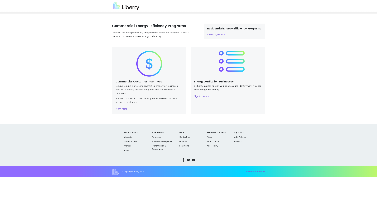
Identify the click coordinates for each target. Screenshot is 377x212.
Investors (238, 141)
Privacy (210, 137)
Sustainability (130, 141)
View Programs (215, 34)
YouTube (194, 160)
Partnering (156, 137)
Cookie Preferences (255, 171)
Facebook (183, 160)
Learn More (121, 108)
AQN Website (240, 137)
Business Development (162, 141)
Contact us (184, 137)
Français (183, 141)
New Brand (184, 146)
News (126, 150)
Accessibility (212, 146)
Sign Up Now (200, 96)
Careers (127, 146)
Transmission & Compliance (159, 147)
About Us (128, 137)
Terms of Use (213, 141)
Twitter (188, 160)
